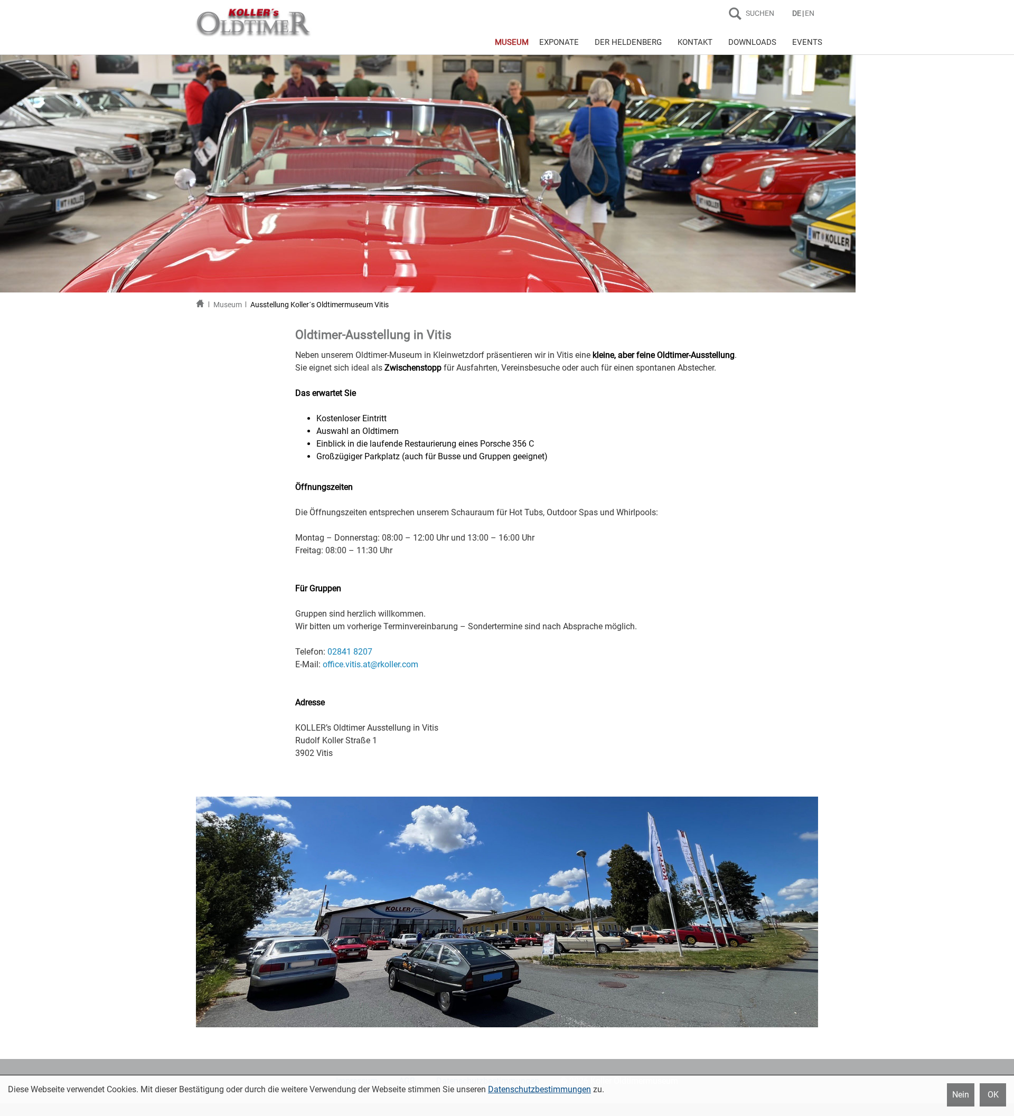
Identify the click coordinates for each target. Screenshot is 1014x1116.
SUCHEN (760, 13)
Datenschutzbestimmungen (539, 1089)
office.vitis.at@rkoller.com (370, 664)
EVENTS (807, 42)
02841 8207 (349, 652)
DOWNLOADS (752, 42)
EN (809, 13)
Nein (960, 1095)
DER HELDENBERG (628, 42)
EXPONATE (559, 42)
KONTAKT (695, 42)
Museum (227, 304)
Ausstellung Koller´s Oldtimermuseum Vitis (319, 304)
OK (993, 1095)
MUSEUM (512, 42)
